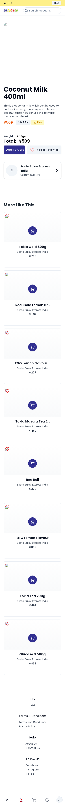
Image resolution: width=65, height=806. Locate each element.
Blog (56, 2)
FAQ (32, 705)
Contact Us (32, 748)
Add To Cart (15, 150)
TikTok (30, 774)
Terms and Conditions (33, 722)
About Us (31, 743)
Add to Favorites (47, 150)
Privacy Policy (27, 726)
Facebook (32, 765)
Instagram (32, 769)
